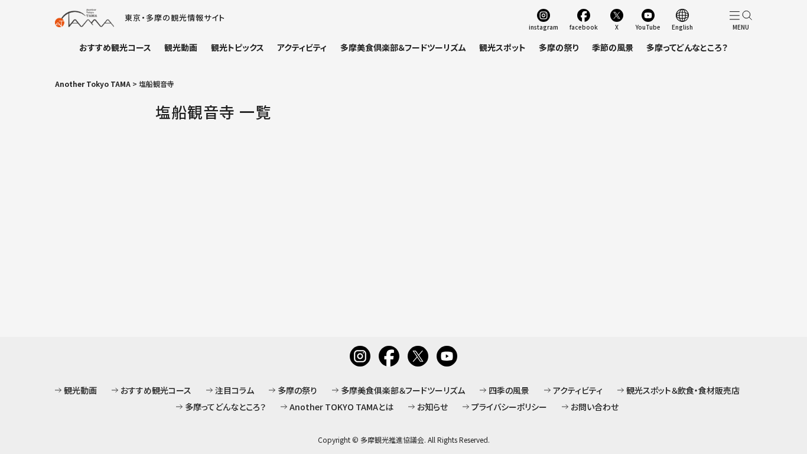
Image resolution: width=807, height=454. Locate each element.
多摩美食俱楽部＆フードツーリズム (403, 390)
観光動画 (180, 47)
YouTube (648, 26)
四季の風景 (509, 390)
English (682, 26)
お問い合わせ (595, 407)
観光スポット (502, 47)
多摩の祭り (558, 47)
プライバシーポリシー (509, 407)
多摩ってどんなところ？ (687, 47)
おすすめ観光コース (115, 47)
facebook (584, 26)
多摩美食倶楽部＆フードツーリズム (403, 47)
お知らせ (432, 407)
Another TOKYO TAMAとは (341, 407)
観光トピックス (237, 47)
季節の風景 (612, 47)
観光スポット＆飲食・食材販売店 (683, 390)
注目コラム (234, 390)
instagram (543, 26)
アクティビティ (302, 47)
